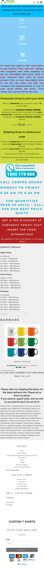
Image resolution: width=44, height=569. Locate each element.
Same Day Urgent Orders (22, 467)
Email (8, 539)
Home (22, 451)
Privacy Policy (22, 484)
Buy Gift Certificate (22, 465)
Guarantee (22, 482)
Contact (22, 462)
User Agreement (22, 486)
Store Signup (10, 502)
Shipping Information (22, 489)
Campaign (9, 505)
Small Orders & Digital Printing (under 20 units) (22, 455)
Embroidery (22, 458)
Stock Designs (22, 453)
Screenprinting (11, 365)
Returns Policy (22, 479)
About (22, 460)
